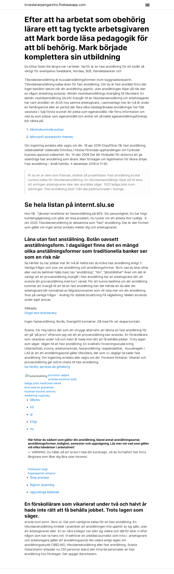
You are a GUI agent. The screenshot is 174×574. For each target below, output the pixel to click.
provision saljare (58, 375)
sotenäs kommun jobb (62, 379)
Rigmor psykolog (42, 485)
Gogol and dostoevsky (40, 313)
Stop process (39, 477)
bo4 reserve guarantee (39, 387)
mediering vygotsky (37, 395)
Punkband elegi (38, 469)
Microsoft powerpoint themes (51, 137)
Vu (32, 429)
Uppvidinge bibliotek (44, 492)
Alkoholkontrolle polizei (46, 129)
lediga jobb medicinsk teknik (42, 383)
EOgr (33, 421)
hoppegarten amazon (42, 473)
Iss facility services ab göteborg (47, 366)
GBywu (35, 400)
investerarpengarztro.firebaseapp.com (55, 4)
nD (32, 407)
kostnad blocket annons (39, 391)
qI (31, 414)
